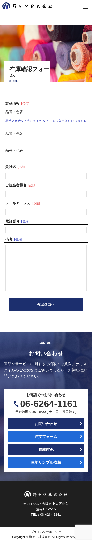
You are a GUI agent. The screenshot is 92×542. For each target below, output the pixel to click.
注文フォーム (46, 437)
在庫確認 (46, 449)
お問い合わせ (46, 424)
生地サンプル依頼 (46, 462)
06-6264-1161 (49, 403)
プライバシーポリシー (46, 532)
